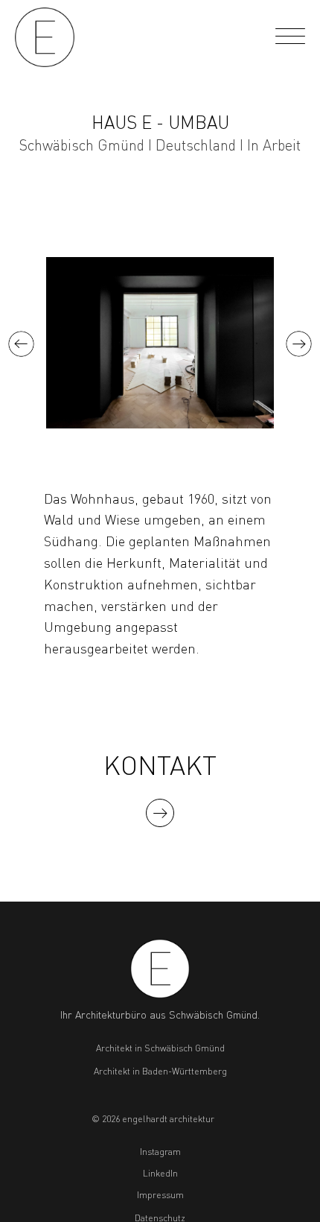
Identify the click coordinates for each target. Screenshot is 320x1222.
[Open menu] (290, 37)
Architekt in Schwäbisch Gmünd (160, 1048)
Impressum (160, 1194)
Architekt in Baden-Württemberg (160, 1071)
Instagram (160, 1151)
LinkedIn (160, 1173)
